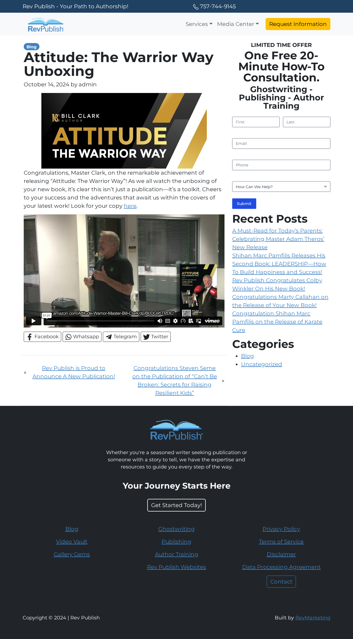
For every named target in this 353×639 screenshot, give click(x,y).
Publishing (176, 541)
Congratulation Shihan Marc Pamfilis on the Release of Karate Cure (277, 321)
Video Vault (71, 541)
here (130, 206)
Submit (244, 203)
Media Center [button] (235, 24)
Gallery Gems (72, 554)
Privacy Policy (281, 529)
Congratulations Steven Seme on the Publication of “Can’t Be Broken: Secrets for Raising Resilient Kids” (174, 380)
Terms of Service (281, 541)
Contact (281, 581)
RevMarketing (312, 618)
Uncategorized (261, 364)
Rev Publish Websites (176, 567)
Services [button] (197, 24)
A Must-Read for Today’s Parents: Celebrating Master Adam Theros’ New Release (278, 239)
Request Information (298, 24)
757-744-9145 (218, 6)
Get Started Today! (176, 505)
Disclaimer (281, 554)
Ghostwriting (176, 529)
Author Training (176, 554)
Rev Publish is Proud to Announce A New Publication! (74, 372)
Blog (247, 356)
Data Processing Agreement (281, 567)
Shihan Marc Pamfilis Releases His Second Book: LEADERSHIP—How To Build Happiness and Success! (279, 263)
